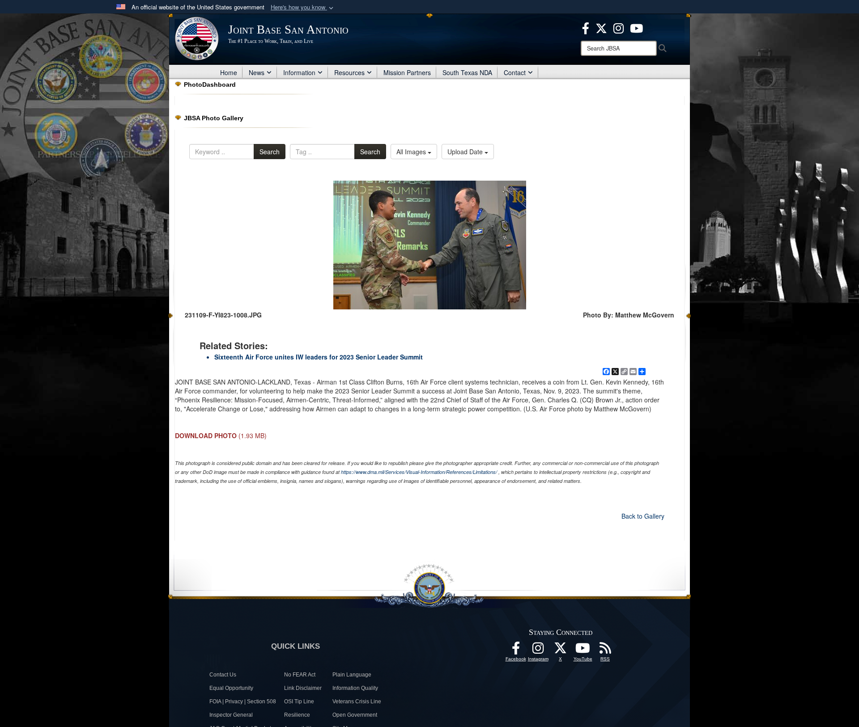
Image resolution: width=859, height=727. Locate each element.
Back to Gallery (642, 515)
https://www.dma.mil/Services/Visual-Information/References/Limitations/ (419, 472)
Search (269, 151)
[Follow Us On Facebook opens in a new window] (516, 650)
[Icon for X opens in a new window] (601, 27)
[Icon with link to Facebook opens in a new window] (585, 27)
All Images (412, 151)
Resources (349, 72)
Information (299, 72)
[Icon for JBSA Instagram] (538, 650)
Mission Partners (407, 72)
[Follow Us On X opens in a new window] (560, 650)
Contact (515, 72)
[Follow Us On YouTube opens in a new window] (583, 650)
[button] (303, 7)
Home (228, 72)
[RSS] (605, 650)
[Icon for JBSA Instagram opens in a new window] (618, 27)
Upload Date (466, 151)
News (256, 72)
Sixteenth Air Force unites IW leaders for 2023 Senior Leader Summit (318, 356)
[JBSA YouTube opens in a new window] (636, 27)
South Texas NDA (467, 72)
